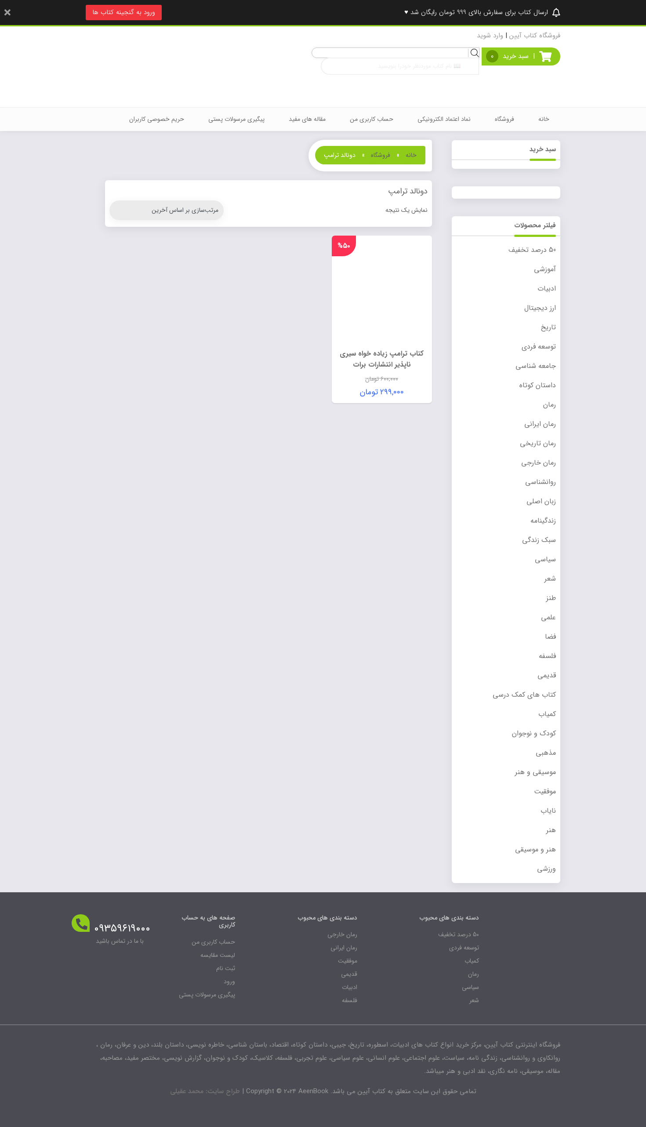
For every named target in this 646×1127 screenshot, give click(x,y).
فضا (550, 636)
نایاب (548, 810)
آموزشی (545, 269)
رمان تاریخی (538, 443)
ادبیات (546, 288)
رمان (549, 404)
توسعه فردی (539, 346)
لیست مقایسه (217, 955)
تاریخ (548, 327)
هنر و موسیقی (535, 849)
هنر (551, 830)
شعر (550, 578)
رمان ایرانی (540, 423)
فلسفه (547, 656)
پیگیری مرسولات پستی (236, 119)
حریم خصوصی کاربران (156, 119)
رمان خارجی (538, 462)
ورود (229, 981)
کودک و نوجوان (534, 733)
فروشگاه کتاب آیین (534, 35)
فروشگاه (504, 119)
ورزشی (546, 868)
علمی (548, 617)
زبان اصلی (541, 501)
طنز (551, 598)
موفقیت (545, 791)
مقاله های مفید (307, 119)
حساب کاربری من (371, 119)
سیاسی (545, 559)
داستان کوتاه (537, 385)
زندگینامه (543, 520)
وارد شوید (490, 35)
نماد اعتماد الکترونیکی (444, 119)
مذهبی (546, 752)
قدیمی (546, 675)
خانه (543, 119)
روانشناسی (540, 481)
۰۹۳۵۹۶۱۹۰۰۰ (122, 929)
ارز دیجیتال (540, 307)
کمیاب (547, 714)
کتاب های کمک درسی (524, 694)
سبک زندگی (539, 539)
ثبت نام (225, 968)
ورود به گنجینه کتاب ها (123, 12)
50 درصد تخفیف (532, 249)
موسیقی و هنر (535, 772)
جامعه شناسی (535, 365)
